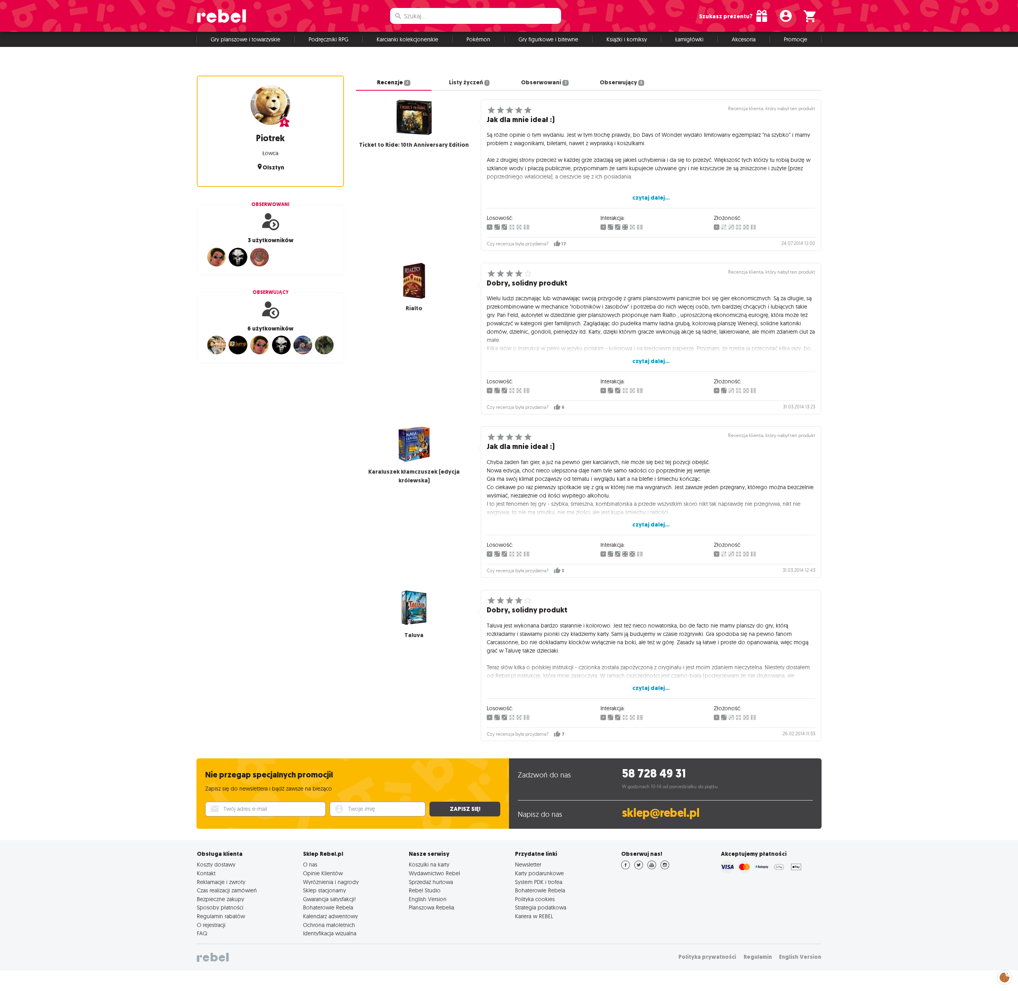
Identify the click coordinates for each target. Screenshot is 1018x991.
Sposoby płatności (220, 907)
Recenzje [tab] (392, 82)
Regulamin (758, 957)
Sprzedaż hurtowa (431, 882)
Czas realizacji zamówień (227, 890)
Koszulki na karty (429, 864)
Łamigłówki (689, 39)
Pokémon (478, 39)
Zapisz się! (465, 809)
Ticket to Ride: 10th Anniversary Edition (414, 145)
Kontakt (206, 873)
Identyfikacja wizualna (329, 933)
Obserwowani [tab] (543, 82)
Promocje (795, 39)
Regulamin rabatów (221, 916)
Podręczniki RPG (328, 39)
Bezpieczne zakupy (220, 899)
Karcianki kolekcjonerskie (407, 39)
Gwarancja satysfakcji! (329, 899)
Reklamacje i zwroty (221, 882)
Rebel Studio (425, 890)
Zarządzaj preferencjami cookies (1004, 976)
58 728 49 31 (654, 773)
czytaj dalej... (651, 198)
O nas (310, 864)
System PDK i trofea (538, 882)
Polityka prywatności (707, 957)
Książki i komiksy (626, 39)
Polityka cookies (535, 899)
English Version (428, 899)
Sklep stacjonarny (324, 890)
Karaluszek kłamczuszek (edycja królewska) (414, 476)
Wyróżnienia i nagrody (331, 882)
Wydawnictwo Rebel (434, 873)
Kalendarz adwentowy (330, 916)
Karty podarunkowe (539, 873)
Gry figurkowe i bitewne (548, 39)
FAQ (202, 933)
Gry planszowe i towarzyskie (245, 39)
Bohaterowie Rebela (328, 907)
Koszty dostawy (216, 864)
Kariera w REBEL (534, 916)
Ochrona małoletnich (329, 925)
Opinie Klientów (323, 873)
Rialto (414, 308)
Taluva (414, 635)
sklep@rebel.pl (660, 813)
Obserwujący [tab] (621, 82)
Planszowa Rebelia (431, 907)
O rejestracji (211, 925)
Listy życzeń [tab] (468, 82)
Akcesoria (744, 39)
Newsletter (528, 864)
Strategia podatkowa (540, 907)
